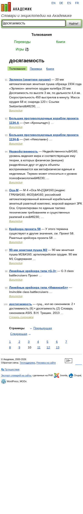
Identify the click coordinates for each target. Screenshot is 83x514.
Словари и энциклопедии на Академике (36, 16)
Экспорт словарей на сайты (16, 375)
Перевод (36, 68)
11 (38, 347)
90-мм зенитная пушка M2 (28, 250)
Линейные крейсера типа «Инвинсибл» (38, 287)
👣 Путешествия (10, 369)
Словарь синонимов (21, 317)
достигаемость (20, 304)
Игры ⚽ (22, 49)
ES (69, 3)
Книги (60, 42)
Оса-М (14, 190)
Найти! (73, 23)
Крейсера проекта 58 (25, 229)
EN (53, 3)
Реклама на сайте (46, 362)
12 (48, 347)
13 (57, 347)
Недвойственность (23, 151)
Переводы (22, 42)
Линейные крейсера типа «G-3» (32, 271)
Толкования (41, 34)
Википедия (15, 110)
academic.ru (16, 6)
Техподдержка (27, 362)
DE (61, 3)
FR (77, 3)
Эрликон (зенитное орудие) (30, 79)
